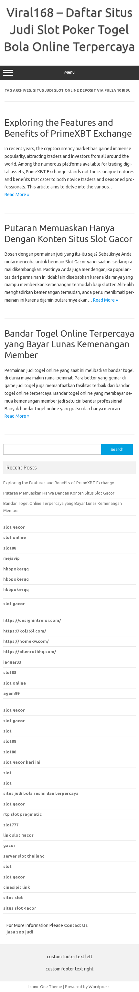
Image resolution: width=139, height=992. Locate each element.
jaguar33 (12, 662)
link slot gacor (18, 835)
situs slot (13, 897)
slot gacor (14, 527)
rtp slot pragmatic (22, 814)
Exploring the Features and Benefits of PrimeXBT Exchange (58, 482)
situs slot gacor (19, 908)
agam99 (11, 693)
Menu (69, 72)
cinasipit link (16, 887)
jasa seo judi (19, 931)
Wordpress (99, 986)
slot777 (10, 825)
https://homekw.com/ (26, 641)
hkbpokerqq (16, 569)
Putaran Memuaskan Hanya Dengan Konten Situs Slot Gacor (58, 493)
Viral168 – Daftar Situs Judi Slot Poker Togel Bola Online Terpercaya (69, 29)
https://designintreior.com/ (32, 620)
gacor (9, 845)
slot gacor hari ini (21, 762)
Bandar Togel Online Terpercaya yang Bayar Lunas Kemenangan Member (69, 344)
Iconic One (38, 986)
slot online (14, 537)
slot (7, 731)
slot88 (9, 548)
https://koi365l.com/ (24, 631)
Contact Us (76, 925)
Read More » (17, 194)
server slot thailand (24, 856)
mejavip (11, 558)
